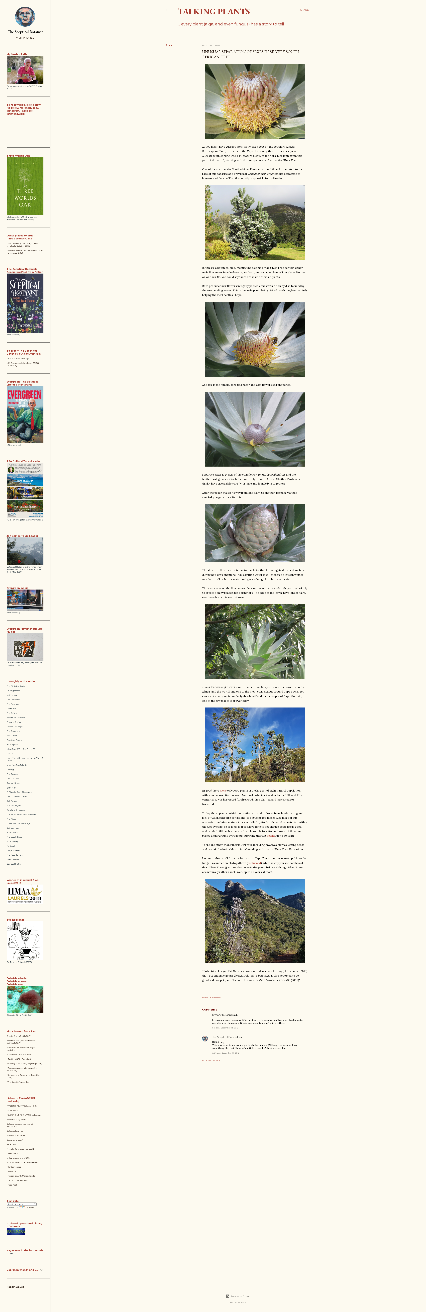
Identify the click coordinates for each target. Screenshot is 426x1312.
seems (271, 835)
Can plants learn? (15, 1140)
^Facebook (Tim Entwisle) (19, 1054)
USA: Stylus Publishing (18, 358)
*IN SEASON (12, 1110)
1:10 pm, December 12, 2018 (225, 1027)
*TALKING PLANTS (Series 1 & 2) (22, 1106)
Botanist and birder (16, 1135)
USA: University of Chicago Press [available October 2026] (22, 244)
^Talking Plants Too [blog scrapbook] (24, 1063)
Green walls (12, 1153)
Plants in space (14, 1167)
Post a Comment (211, 1060)
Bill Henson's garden (16, 1119)
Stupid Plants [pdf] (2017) (19, 1036)
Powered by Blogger (241, 1296)
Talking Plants (214, 11)
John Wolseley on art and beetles (22, 1162)
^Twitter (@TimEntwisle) (19, 1059)
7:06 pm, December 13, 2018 (225, 1053)
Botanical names (15, 1131)
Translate (29, 1207)
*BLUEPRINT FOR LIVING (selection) (24, 1115)
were (223, 790)
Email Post (215, 997)
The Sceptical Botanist (225, 1037)
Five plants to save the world (20, 1149)
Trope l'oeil (12, 1185)
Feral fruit (11, 1144)
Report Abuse (15, 1286)
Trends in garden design (18, 1180)
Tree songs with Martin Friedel (21, 1176)
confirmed (254, 863)
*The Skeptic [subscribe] (18, 1082)
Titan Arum (12, 1171)
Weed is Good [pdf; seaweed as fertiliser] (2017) (21, 1041)
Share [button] (169, 45)
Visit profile (25, 37)
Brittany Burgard (222, 1014)
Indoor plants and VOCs (18, 1158)
